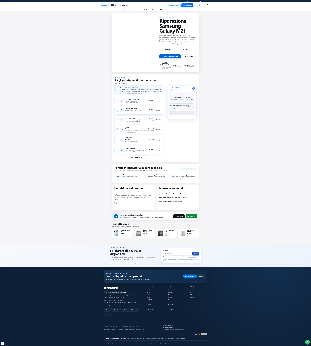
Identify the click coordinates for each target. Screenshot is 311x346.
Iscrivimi (196, 253)
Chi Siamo (170, 292)
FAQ (200, 1)
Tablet (148, 297)
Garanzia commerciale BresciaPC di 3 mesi (174, 329)
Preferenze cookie (140, 329)
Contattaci (180, 216)
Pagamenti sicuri (168, 325)
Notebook (149, 292)
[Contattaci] (307, 342)
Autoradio (149, 312)
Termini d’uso (120, 329)
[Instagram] (109, 314)
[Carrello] (208, 5)
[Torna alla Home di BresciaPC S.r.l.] (111, 288)
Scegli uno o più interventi (171, 56)
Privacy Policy (107, 329)
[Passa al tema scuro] (195, 5)
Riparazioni (150, 287)
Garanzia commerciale (130, 329)
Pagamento (170, 307)
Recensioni (170, 304)
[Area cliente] (203, 5)
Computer (149, 294)
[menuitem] (105, 5)
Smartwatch (149, 299)
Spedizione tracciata (169, 327)
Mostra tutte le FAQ (164, 206)
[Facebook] (105, 314)
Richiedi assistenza (190, 276)
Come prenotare (172, 289)
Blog (169, 294)
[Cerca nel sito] (199, 5)
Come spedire (207, 1)
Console (148, 302)
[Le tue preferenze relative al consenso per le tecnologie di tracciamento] (2, 343)
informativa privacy (192, 257)
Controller (149, 304)
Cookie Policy (113, 329)
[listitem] (165, 65)
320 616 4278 (108, 304)
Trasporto (170, 309)
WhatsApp (190, 56)
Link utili (192, 287)
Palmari (148, 307)
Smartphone (149, 289)
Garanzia (195, 1)
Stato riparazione (188, 1)
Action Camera (150, 309)
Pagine (170, 287)
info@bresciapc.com (111, 306)
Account (170, 297)
